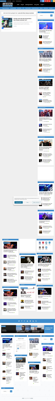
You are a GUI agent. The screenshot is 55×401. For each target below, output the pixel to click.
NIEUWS (22, 4)
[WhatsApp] (3, 22)
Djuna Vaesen (46, 61)
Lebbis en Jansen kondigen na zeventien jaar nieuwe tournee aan (22, 374)
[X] (3, 24)
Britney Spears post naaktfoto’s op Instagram (36, 354)
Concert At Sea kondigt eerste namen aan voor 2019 (37, 331)
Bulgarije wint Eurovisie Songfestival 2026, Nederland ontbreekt (47, 198)
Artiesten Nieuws (46, 38)
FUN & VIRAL (36, 4)
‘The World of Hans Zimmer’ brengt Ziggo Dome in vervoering (47, 130)
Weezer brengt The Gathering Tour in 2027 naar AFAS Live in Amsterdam (12, 280)
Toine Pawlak (46, 121)
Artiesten (51, 8)
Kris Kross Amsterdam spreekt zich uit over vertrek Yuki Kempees (45, 148)
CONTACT (42, 4)
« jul (16, 351)
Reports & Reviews (5, 8)
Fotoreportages (13, 8)
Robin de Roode (46, 132)
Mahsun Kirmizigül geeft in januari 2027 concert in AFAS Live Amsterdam (12, 274)
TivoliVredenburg (18, 1)
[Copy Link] (3, 19)
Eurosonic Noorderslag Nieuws (44, 80)
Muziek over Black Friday (46, 278)
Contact (31, 398)
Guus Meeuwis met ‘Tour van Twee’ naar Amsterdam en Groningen (29, 272)
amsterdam (9, 1)
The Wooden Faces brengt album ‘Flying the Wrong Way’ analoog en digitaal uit (29, 301)
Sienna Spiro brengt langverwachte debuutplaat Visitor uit (46, 302)
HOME (18, 4)
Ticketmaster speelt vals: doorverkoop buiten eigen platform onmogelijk (29, 277)
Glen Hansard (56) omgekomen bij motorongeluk (46, 36)
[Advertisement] (46, 173)
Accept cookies (18, 202)
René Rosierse (46, 89)
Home (23, 398)
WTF (23, 8)
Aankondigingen (42, 23)
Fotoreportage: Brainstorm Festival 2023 (49, 375)
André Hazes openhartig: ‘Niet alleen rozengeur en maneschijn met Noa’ (47, 160)
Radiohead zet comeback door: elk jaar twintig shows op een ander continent (47, 154)
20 (20, 346)
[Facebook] (3, 17)
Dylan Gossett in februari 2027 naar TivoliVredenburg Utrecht (12, 256)
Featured (44, 347)
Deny (27, 202)
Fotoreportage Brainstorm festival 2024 (47, 353)
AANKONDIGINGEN (29, 4)
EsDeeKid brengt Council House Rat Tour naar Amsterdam (11, 268)
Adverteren (46, 8)
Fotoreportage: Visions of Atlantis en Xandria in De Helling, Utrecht (45, 119)
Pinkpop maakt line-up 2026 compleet (8, 371)
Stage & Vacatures (35, 8)
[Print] (3, 26)
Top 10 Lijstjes (28, 8)
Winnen (41, 8)
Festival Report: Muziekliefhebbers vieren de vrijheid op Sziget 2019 (47, 100)
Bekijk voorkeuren (36, 202)
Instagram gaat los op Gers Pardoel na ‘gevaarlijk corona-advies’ (47, 70)
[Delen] (3, 28)
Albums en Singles (24, 288)
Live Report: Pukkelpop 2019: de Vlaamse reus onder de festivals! (47, 93)
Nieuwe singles (5, 19)
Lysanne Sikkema (46, 102)
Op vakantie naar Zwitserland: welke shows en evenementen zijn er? (9, 379)
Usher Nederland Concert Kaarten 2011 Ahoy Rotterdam (23, 331)
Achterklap (19, 8)
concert (13, 1)
